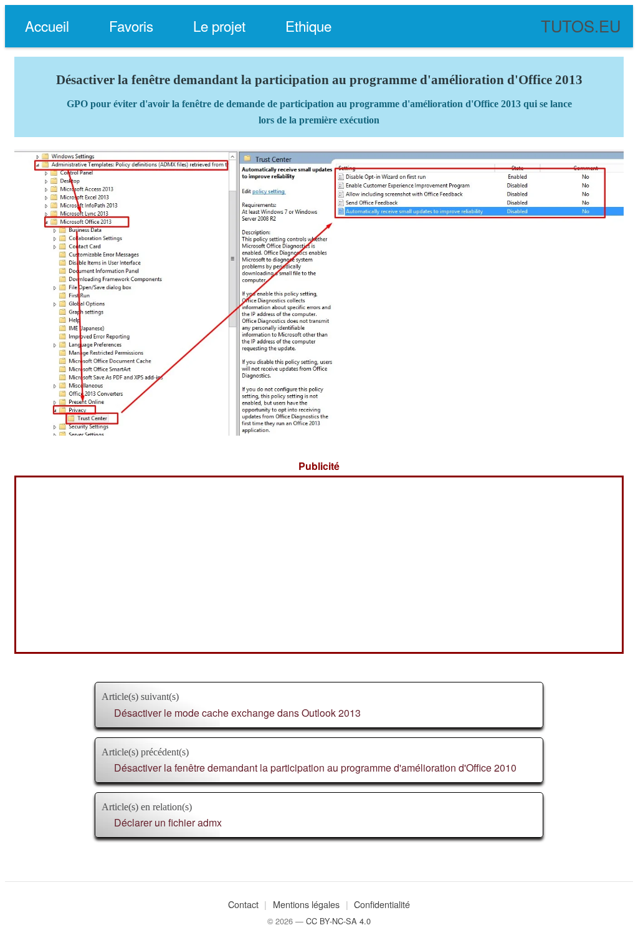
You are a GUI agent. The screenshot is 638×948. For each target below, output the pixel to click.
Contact (243, 904)
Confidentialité (382, 904)
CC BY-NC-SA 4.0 (338, 921)
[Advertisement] (319, 564)
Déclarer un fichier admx (168, 822)
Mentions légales (306, 904)
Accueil (47, 26)
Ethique (308, 26)
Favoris (131, 26)
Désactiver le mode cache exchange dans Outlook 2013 (237, 713)
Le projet (219, 26)
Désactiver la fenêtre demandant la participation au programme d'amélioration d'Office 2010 (315, 767)
